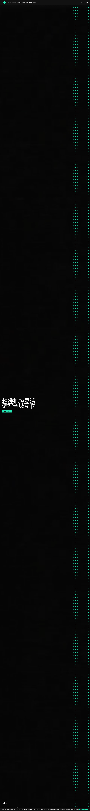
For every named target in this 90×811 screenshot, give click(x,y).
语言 (81, 2)
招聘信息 (30, 2)
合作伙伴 (23, 2)
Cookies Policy (69, 809)
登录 (87, 2)
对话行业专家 (6, 411)
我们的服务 (19, 2)
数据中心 (14, 2)
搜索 (84, 2)
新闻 (27, 2)
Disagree (85, 809)
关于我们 (9, 2)
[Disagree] (88, 809)
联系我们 (34, 2)
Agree (81, 809)
